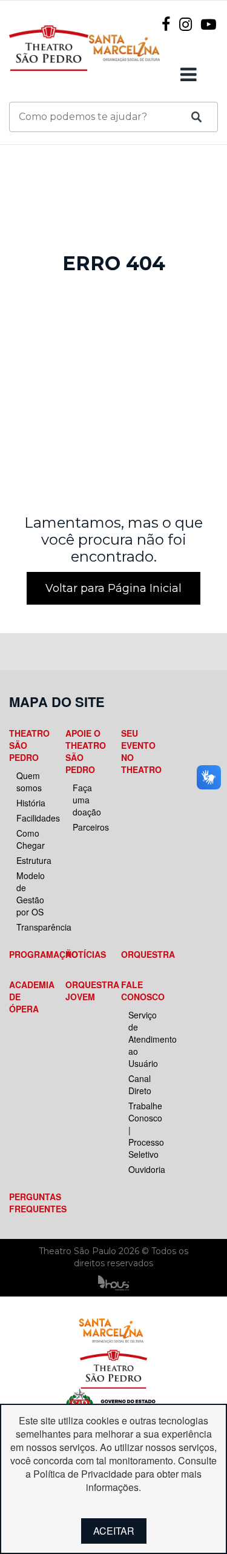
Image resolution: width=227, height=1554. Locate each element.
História (30, 803)
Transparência (30, 927)
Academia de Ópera (27, 996)
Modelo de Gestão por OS (30, 893)
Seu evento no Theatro (139, 751)
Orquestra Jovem (83, 990)
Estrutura (30, 860)
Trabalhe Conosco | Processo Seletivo (142, 1130)
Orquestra (139, 954)
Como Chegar (30, 839)
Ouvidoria (142, 1169)
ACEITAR (113, 1531)
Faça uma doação (87, 800)
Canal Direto (139, 1084)
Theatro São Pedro (27, 745)
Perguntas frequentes (27, 1202)
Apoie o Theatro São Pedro (83, 751)
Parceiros (87, 827)
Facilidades (30, 818)
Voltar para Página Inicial (113, 588)
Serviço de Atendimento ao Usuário (142, 1039)
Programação (27, 954)
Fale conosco (139, 990)
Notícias (83, 954)
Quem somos (29, 781)
